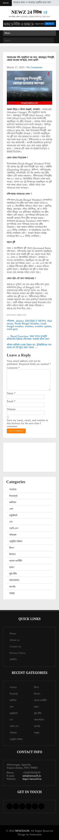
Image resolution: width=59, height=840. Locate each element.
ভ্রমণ (11, 567)
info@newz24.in (32, 775)
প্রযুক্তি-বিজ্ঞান (15, 541)
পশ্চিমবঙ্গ (10, 320)
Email (11, 401)
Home (13, 633)
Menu (7, 33)
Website (11, 409)
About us (15, 639)
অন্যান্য (12, 489)
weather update (43, 326)
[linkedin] (22, 806)
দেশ (11, 521)
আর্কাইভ (13, 659)
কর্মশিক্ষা (12, 502)
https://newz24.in (32, 778)
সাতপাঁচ (12, 586)
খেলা (11, 508)
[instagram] (41, 806)
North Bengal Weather (27, 323)
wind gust (12, 328)
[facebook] (10, 806)
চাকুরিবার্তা (13, 515)
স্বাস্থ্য (12, 593)
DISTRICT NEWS (35, 320)
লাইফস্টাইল (14, 580)
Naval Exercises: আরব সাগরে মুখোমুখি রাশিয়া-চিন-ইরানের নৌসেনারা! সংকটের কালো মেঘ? (28, 337)
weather (29, 326)
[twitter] (16, 806)
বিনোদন (12, 554)
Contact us (15, 646)
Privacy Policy (18, 652)
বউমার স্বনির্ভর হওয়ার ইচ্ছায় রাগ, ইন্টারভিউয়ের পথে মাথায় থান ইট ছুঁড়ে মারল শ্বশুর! (29, 346)
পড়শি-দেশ (13, 528)
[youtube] (35, 806)
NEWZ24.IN (22, 830)
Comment (13, 367)
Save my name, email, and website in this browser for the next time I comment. (27, 423)
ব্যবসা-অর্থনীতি (15, 560)
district (20, 320)
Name (11, 393)
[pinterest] (29, 806)
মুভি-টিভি (13, 573)
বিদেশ (11, 547)
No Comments (34, 67)
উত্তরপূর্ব (13, 495)
